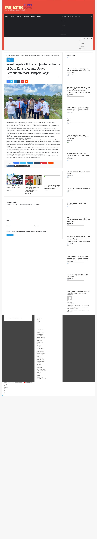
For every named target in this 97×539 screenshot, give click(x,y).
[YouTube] (4, 392)
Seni (38, 374)
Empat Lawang (40, 353)
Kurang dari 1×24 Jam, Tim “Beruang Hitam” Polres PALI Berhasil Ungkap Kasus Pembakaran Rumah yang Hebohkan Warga (32, 188)
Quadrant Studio (29, 382)
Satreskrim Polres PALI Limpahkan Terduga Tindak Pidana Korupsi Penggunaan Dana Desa (52, 187)
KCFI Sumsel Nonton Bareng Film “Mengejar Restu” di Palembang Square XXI (78, 155)
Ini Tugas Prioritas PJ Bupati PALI (76, 203)
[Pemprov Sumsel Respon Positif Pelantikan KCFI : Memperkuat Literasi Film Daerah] (75, 124)
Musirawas (39, 358)
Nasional (19, 16)
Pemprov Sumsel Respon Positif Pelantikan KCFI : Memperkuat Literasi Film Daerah (78, 136)
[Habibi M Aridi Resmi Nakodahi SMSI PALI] (75, 177)
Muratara (39, 342)
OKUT (38, 366)
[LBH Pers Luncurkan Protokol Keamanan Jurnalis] (75, 160)
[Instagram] (4, 393)
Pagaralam (39, 367)
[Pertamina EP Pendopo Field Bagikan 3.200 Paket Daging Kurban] (15, 184)
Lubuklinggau (40, 337)
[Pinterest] (22, 81)
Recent (68, 120)
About (38, 321)
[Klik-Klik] (18, 7)
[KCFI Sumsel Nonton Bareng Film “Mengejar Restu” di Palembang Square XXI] (75, 142)
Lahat (38, 335)
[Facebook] (8, 81)
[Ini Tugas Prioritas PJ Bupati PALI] (75, 192)
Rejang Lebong (40, 361)
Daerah (12, 16)
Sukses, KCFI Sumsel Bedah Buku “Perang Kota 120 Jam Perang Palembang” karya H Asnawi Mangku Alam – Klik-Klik (78, 307)
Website (36, 225)
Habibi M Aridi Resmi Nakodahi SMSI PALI (78, 188)
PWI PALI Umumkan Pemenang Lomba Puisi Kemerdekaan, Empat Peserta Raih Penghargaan (78, 70)
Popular (69, 118)
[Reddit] (26, 81)
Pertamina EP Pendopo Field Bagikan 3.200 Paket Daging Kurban (13, 187)
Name (8, 220)
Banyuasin (39, 334)
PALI (16, 55)
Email (8, 225)
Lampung (39, 354)
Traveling (33, 16)
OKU (38, 345)
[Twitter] (11, 81)
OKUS (38, 364)
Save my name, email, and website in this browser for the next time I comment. (27, 231)
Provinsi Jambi (40, 369)
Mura (38, 356)
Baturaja (39, 331)
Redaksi (39, 16)
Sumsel (38, 375)
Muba (38, 340)
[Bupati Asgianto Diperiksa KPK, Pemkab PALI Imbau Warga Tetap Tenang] (75, 280)
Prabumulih (39, 351)
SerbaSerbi (26, 16)
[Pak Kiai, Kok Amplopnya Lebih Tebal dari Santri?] (75, 263)
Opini (38, 372)
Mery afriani (70, 302)
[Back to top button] (2, 395)
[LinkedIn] (15, 81)
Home (6, 16)
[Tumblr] (18, 81)
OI (37, 362)
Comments (69, 122)
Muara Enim (39, 339)
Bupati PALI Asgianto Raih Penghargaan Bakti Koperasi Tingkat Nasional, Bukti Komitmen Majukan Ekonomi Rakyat (78, 109)
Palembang (39, 348)
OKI (37, 343)
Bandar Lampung (41, 378)
